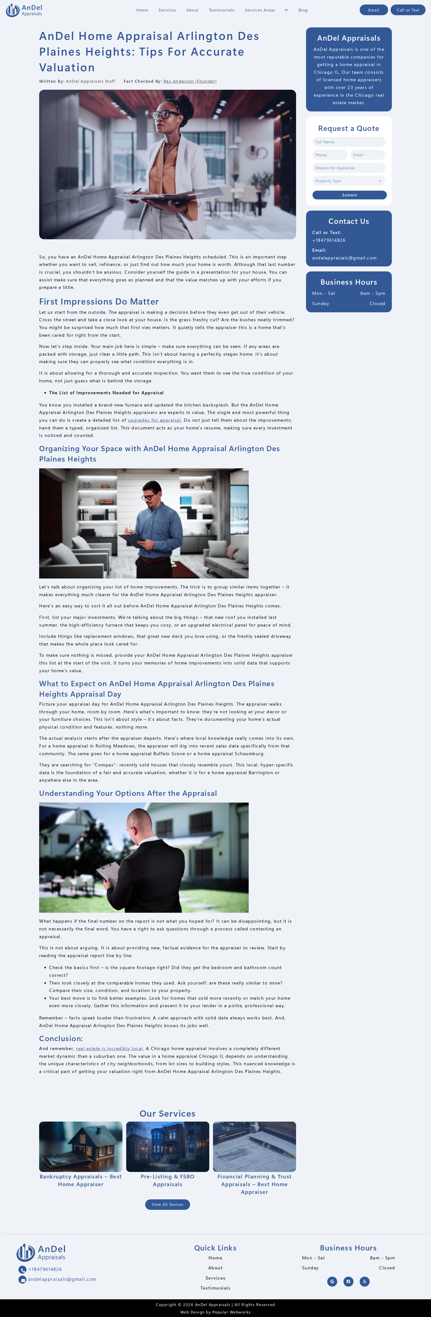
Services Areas (260, 9)
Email (373, 9)
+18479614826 (329, 240)
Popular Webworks (232, 1312)
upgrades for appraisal (154, 420)
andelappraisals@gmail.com (344, 258)
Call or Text (408, 9)
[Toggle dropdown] (286, 9)
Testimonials (222, 9)
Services (167, 9)
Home (142, 9)
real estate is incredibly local (109, 1048)
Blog (303, 9)
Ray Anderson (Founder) (190, 81)
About (192, 9)
